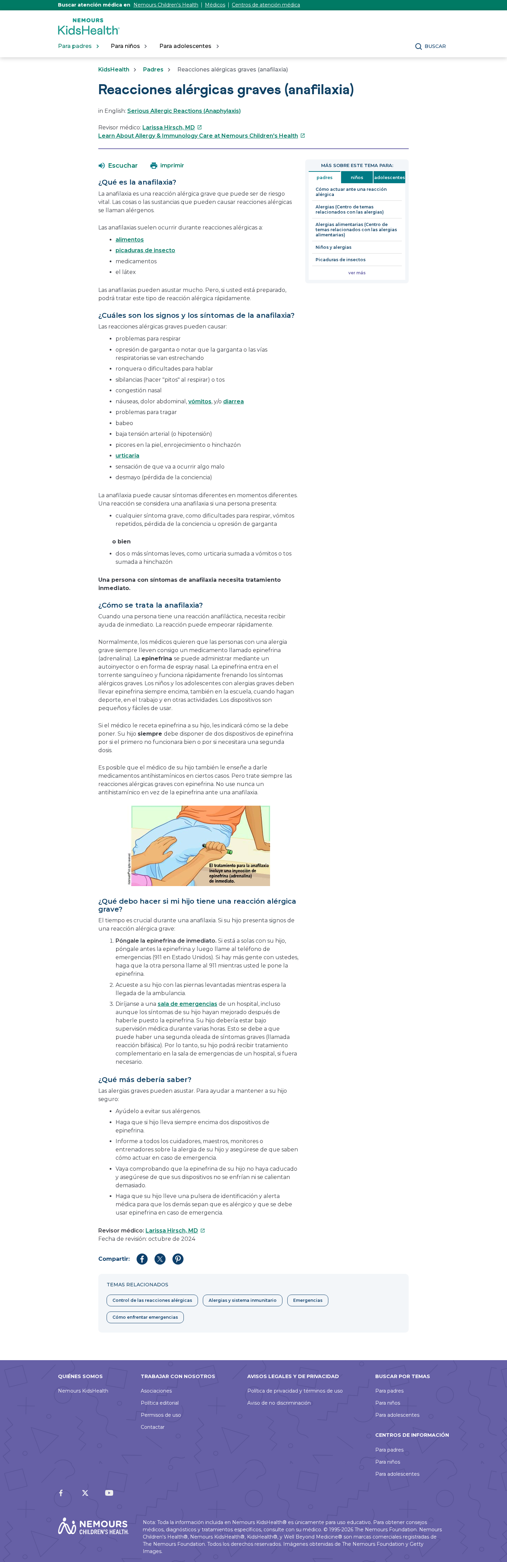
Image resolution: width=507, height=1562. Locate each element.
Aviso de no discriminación (279, 1403)
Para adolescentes (397, 1415)
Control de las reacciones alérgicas (152, 1300)
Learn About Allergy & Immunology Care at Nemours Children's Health (201, 135)
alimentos (130, 239)
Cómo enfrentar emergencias (145, 1317)
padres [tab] (324, 177)
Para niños (387, 1403)
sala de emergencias (187, 1004)
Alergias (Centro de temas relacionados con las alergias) (350, 209)
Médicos (215, 5)
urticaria (127, 455)
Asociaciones (156, 1391)
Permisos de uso (161, 1415)
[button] (118, 165)
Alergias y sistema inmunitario (243, 1300)
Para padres (389, 1391)
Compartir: (114, 1259)
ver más (357, 272)
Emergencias (307, 1300)
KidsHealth (113, 69)
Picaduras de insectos (341, 259)
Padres (153, 69)
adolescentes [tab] (389, 177)
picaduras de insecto (145, 250)
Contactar (153, 1427)
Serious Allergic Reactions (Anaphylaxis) (184, 111)
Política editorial (160, 1403)
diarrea (233, 401)
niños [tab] (357, 177)
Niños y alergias (333, 247)
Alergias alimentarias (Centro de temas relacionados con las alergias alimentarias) (356, 229)
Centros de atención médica (266, 5)
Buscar (435, 46)
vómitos (199, 401)
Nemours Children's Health (165, 5)
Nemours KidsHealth (83, 1391)
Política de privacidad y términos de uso (295, 1391)
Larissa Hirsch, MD (172, 127)
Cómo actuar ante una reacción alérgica (351, 192)
